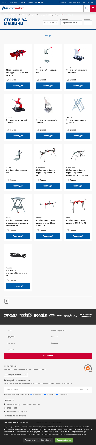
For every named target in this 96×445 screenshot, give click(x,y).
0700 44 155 (12, 408)
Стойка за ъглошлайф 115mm (16, 121)
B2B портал (48, 355)
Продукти (11, 336)
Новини (54, 336)
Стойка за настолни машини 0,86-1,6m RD (76, 221)
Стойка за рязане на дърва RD (76, 121)
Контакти (11, 343)
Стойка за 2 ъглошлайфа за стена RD (16, 273)
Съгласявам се (64, 440)
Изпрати (84, 390)
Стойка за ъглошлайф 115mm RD (77, 71)
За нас (9, 330)
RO (92, 2)
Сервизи (10, 349)
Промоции (62, 2)
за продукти (63, 394)
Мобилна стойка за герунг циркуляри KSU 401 (46, 173)
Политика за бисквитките (38, 440)
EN (88, 2)
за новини (50, 394)
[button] (86, 8)
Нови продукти (74, 2)
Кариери (54, 343)
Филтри (48, 35)
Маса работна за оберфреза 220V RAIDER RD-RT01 (17, 72)
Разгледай (18, 85)
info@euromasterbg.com (17, 411)
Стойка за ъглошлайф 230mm (47, 121)
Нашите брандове (58, 330)
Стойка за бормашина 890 (16, 171)
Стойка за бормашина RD (47, 71)
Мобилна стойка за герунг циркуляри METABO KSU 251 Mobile (77, 173)
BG (84, 2)
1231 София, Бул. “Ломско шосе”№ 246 (23, 404)
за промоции (37, 394)
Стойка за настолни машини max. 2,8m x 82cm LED (45, 223)
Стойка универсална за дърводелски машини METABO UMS (17, 223)
